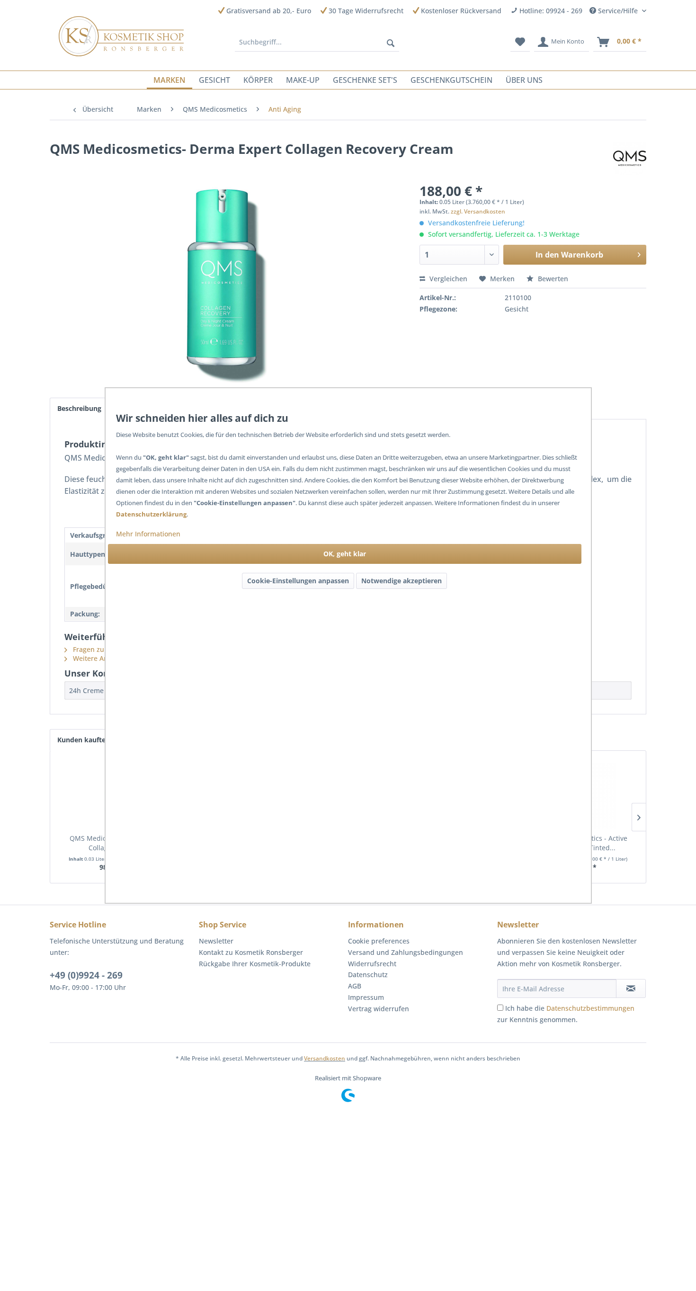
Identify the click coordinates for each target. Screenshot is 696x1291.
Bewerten (552, 278)
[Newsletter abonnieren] (631, 988)
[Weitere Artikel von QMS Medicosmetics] (629, 158)
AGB (354, 985)
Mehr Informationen (148, 533)
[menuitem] (317, 42)
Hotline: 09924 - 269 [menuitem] (550, 10)
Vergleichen (447, 278)
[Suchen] (390, 42)
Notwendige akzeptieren (401, 580)
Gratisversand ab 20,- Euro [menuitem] (267, 10)
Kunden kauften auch (92, 739)
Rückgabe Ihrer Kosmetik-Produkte (255, 963)
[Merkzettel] (520, 42)
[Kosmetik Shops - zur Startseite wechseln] (121, 36)
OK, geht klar (344, 553)
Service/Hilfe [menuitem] (618, 10)
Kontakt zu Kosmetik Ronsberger (251, 952)
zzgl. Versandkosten (478, 211)
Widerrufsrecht (372, 963)
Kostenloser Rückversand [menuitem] (460, 10)
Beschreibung (79, 408)
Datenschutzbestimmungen (590, 1008)
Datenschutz (368, 974)
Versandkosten (324, 1058)
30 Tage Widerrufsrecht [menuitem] (365, 10)
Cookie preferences (379, 940)
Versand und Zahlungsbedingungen (405, 952)
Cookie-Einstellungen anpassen (298, 580)
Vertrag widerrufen (378, 1008)
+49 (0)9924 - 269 (86, 975)
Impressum (366, 997)
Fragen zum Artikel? (103, 649)
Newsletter (216, 940)
